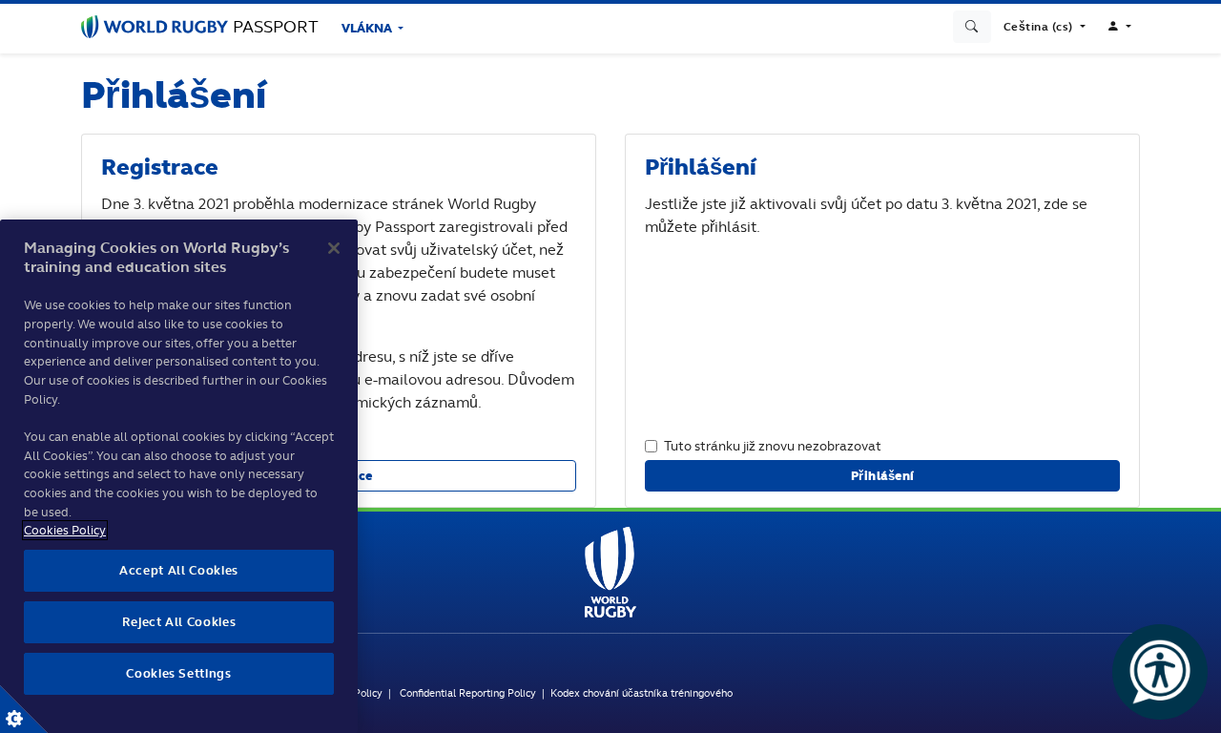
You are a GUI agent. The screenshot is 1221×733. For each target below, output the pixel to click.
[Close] (334, 248)
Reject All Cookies (179, 622)
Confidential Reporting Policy (468, 693)
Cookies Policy (65, 530)
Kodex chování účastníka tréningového (641, 693)
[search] (972, 26)
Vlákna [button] (368, 28)
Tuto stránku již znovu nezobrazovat (772, 445)
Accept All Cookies (178, 570)
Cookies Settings (24, 709)
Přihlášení (883, 476)
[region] (179, 476)
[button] (1044, 26)
